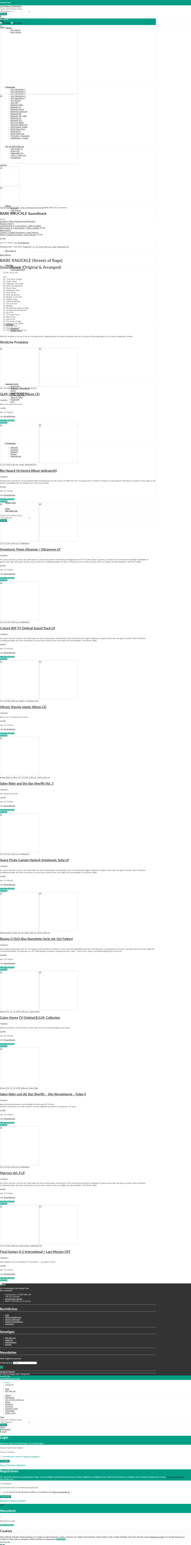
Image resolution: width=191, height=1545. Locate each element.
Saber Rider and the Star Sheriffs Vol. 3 (26, 783)
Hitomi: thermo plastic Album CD (23, 707)
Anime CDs (4, 1012)
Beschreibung (5, 255)
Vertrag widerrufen (12, 1320)
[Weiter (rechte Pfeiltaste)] (4, 1544)
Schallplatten (24, 543)
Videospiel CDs (33, 208)
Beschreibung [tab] (10, 251)
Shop (7, 208)
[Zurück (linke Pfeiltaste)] (1, 1544)
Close (18, 1379)
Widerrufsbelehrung (13, 1317)
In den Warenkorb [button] (7, 420)
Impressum (9, 1324)
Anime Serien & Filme (8, 777)
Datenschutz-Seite (157, 1537)
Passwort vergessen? (31, 1457)
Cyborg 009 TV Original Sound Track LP (27, 628)
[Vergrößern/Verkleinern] (1, 1542)
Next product (5, 230)
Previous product (7, 224)
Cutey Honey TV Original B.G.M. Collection (30, 1017)
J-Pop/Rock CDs (30, 388)
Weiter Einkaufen (7, 1525)
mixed (41, 208)
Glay (20, 388)
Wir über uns (10, 1338)
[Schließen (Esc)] (9, 1542)
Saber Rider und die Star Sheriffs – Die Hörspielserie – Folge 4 (43, 1094)
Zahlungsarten (11, 1342)
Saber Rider (33, 1088)
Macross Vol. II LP (12, 1173)
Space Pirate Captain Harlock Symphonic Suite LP (34, 860)
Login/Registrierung (7, 1379)
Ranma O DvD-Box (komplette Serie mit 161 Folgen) (36, 939)
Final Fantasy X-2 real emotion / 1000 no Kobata (20, 228)
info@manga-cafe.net (13, 1299)
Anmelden (5, 1461)
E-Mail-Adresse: (6, 1363)
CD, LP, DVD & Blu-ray (18, 208)
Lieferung (9, 1340)
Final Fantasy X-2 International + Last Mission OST (35, 1251)
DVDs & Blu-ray (43, 777)
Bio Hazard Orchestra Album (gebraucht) (28, 470)
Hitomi (22, 701)
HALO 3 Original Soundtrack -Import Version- (18, 235)
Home (2, 208)
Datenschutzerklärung (14, 1322)
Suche (3, 14)
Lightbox (3, 165)
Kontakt (8, 1345)
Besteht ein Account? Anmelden (13, 1501)
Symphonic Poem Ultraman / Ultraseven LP (30, 549)
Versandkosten (23, 243)
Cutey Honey (34, 1012)
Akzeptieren (61, 1539)
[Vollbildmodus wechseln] (4, 1542)
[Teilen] (6, 1542)
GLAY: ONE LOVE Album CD (19, 394)
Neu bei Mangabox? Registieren (12, 1465)
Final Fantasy (24, 1246)
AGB (7, 1315)
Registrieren (5, 1497)
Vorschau (3, 423)
